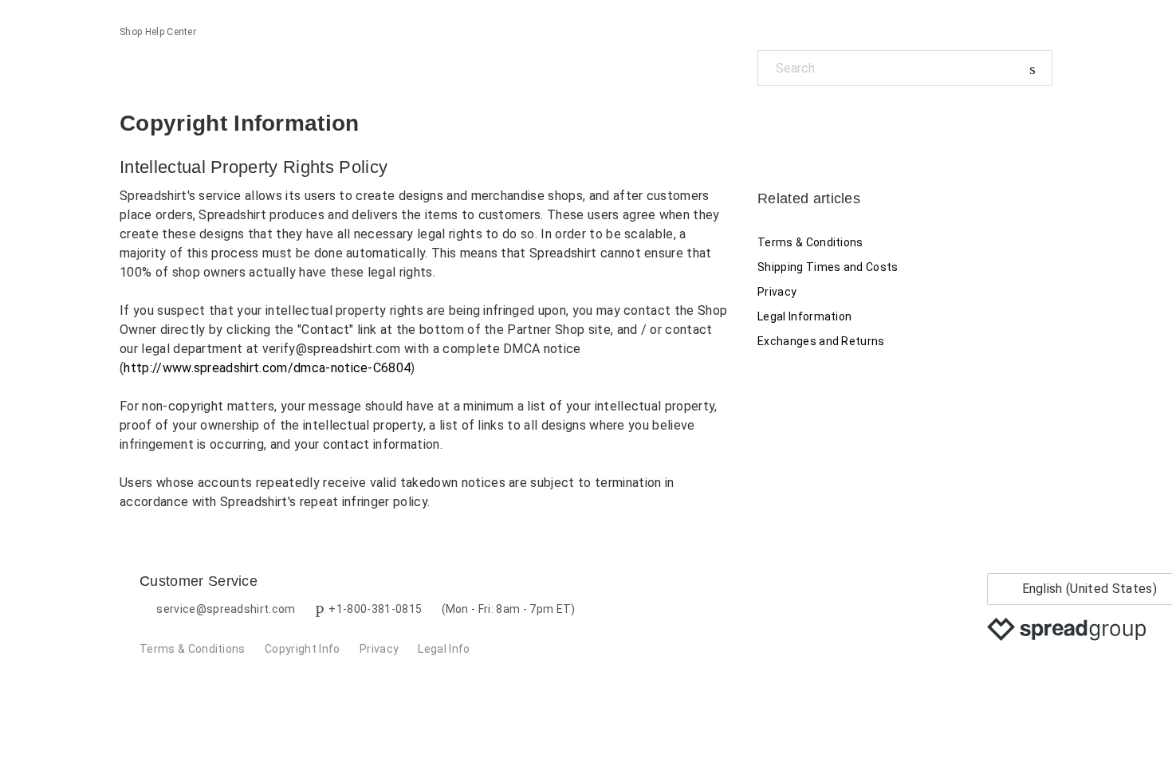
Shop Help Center (158, 31)
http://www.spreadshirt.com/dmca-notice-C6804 (267, 367)
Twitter (797, 122)
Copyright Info (302, 648)
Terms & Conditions (810, 242)
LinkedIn (824, 122)
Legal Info (444, 648)
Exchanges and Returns (821, 341)
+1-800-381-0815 (375, 609)
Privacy (776, 291)
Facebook (769, 122)
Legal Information (804, 316)
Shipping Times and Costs (828, 267)
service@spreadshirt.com (225, 609)
